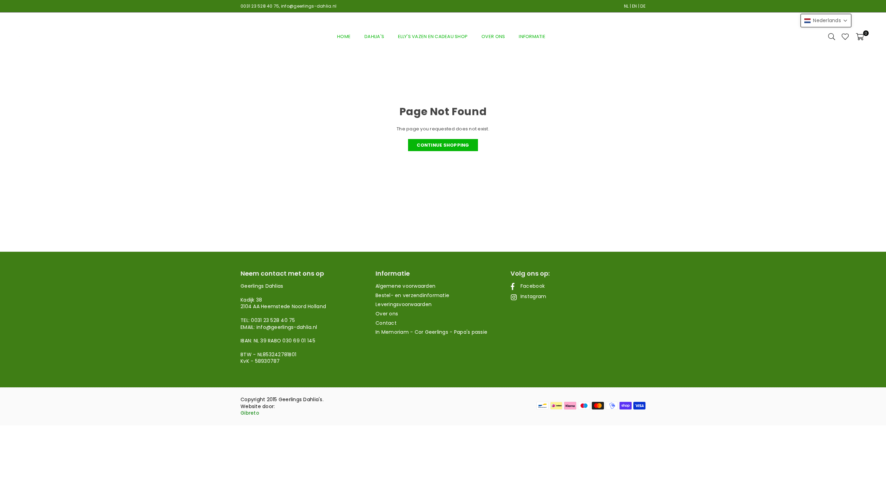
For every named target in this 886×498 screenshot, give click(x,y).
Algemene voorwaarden (405, 286)
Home (344, 36)
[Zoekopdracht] (831, 36)
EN (634, 6)
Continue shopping (443, 145)
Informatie (532, 36)
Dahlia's (374, 36)
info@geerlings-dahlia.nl (308, 6)
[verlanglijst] (845, 36)
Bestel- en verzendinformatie (412, 295)
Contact (386, 323)
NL (626, 6)
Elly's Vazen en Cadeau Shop (433, 36)
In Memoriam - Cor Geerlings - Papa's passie (431, 332)
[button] (860, 36)
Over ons (493, 36)
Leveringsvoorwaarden (404, 304)
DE (642, 6)
